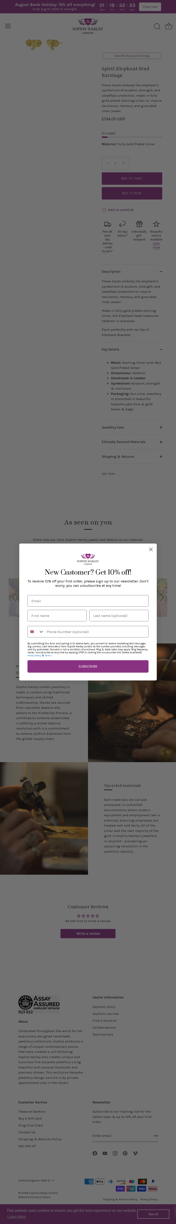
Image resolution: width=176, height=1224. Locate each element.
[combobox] (36, 631)
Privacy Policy (34, 655)
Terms (48, 655)
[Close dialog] (151, 549)
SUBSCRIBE (88, 666)
